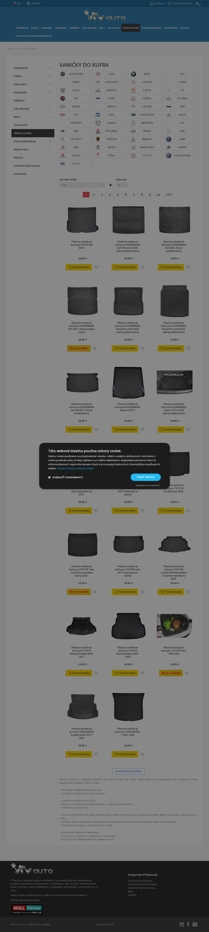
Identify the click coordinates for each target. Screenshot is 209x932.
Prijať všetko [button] (146, 477)
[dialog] (104, 466)
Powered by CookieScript (148, 485)
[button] (65, 477)
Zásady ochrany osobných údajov (75, 468)
